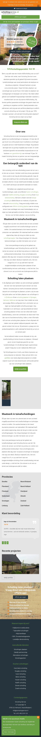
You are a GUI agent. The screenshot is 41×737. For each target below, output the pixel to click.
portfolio (7, 358)
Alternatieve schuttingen (20, 655)
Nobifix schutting (14, 195)
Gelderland (5, 496)
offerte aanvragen (20, 597)
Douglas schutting (25, 195)
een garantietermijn (16, 153)
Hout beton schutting (20, 668)
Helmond (6, 300)
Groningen (5, 501)
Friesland (5, 491)
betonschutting (13, 203)
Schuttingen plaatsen (20, 649)
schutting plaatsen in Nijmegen (26, 297)
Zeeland (23, 501)
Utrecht (23, 496)
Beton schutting (20, 677)
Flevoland (5, 486)
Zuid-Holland (24, 506)
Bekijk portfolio (8, 578)
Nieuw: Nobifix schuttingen (20, 51)
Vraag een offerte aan (20, 122)
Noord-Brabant (25, 481)
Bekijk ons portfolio (20, 369)
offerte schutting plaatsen (21, 206)
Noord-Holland (25, 486)
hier (36, 22)
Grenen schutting (20, 685)
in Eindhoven (8, 297)
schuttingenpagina (9, 238)
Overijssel (23, 491)
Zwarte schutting (20, 688)
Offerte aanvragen (20, 17)
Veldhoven (12, 300)
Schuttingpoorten (20, 658)
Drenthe (4, 481)
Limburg (5, 506)
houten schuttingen (32, 192)
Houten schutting (20, 680)
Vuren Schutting (20, 674)
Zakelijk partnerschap (20, 652)
